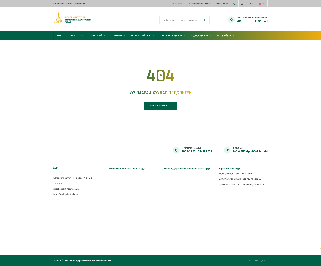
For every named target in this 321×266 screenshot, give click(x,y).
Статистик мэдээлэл (171, 35)
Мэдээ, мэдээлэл (199, 35)
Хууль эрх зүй (96, 35)
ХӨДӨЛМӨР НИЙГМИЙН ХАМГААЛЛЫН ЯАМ (240, 179)
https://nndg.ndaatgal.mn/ (66, 194)
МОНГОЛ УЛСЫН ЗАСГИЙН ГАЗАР (235, 173)
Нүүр (59, 35)
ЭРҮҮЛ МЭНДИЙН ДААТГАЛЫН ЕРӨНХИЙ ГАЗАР (242, 184)
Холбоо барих (222, 3)
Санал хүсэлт (178, 3)
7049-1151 (244, 21)
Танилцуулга (74, 35)
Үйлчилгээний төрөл (141, 35)
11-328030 (260, 21)
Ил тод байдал (224, 35)
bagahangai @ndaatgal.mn (66, 188)
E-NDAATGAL (116, 35)
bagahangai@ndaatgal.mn (250, 151)
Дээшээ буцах (259, 260)
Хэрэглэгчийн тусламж (199, 3)
